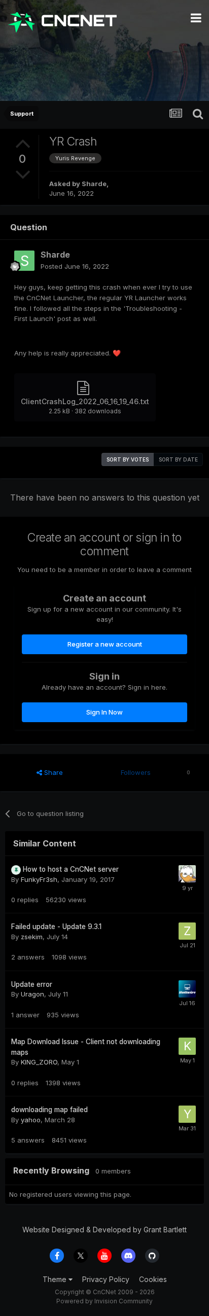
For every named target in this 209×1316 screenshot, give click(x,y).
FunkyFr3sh (39, 879)
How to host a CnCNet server (71, 869)
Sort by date (178, 459)
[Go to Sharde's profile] (24, 261)
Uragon (32, 994)
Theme (55, 1279)
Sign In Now (104, 712)
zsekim (32, 937)
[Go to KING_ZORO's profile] (187, 1046)
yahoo (31, 1120)
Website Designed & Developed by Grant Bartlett (104, 1229)
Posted (75, 266)
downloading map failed (49, 1110)
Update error (31, 984)
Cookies (153, 1279)
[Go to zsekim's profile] (187, 931)
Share (52, 772)
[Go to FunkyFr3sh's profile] (187, 873)
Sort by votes (128, 459)
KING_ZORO (39, 1062)
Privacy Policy (105, 1279)
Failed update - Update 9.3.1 (56, 926)
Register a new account (104, 644)
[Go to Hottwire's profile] (187, 989)
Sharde (94, 184)
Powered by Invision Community (104, 1301)
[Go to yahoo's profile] (187, 1114)
